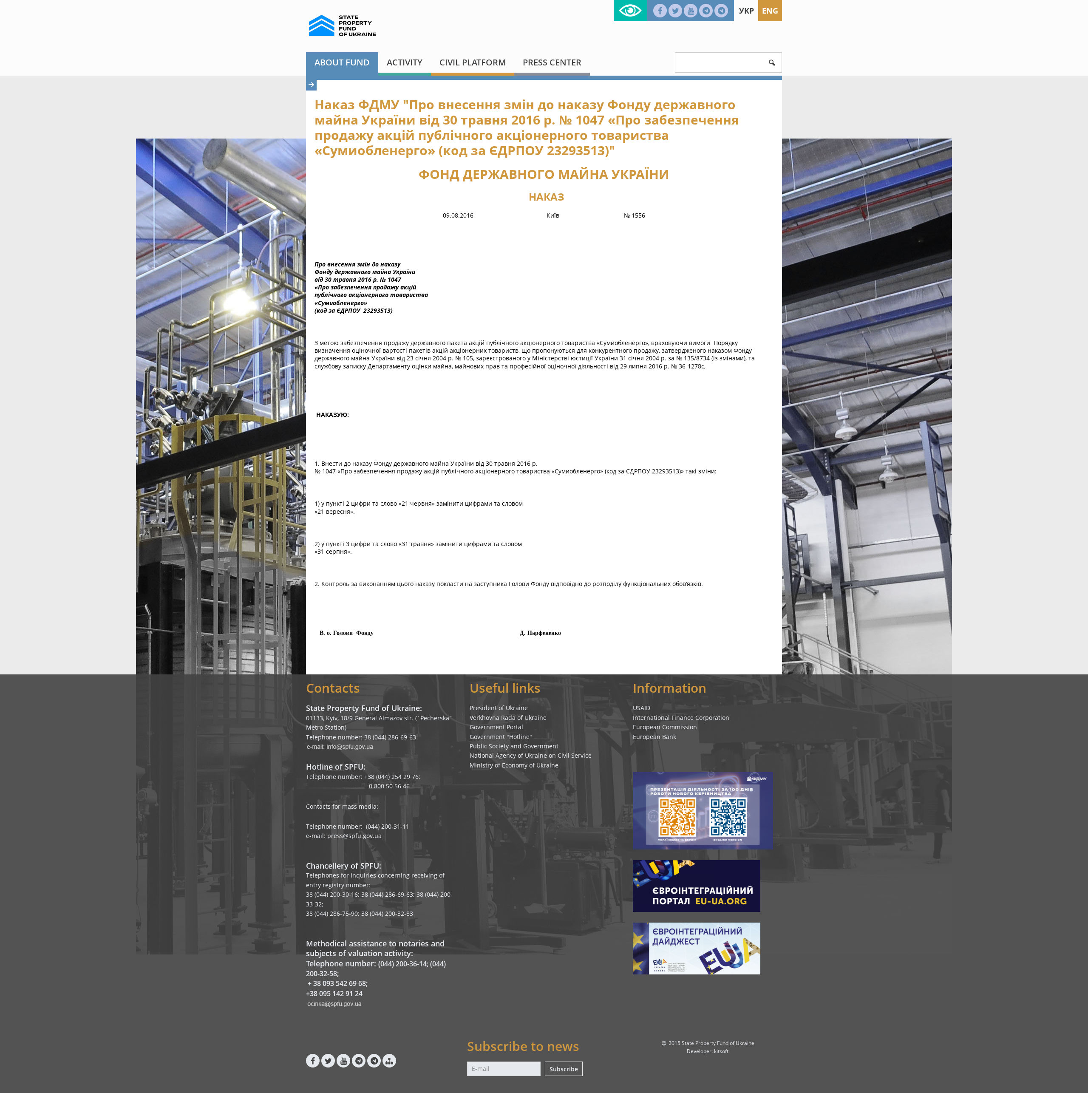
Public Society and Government (514, 746)
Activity (404, 62)
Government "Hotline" (501, 737)
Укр (746, 11)
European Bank (654, 737)
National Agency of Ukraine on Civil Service (531, 755)
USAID (641, 708)
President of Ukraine (499, 708)
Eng (770, 11)
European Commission (665, 727)
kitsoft (721, 1051)
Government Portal (496, 727)
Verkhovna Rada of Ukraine (508, 718)
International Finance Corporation (681, 718)
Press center (552, 62)
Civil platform (472, 62)
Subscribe (564, 1069)
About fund (342, 62)
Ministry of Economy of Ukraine (514, 765)
